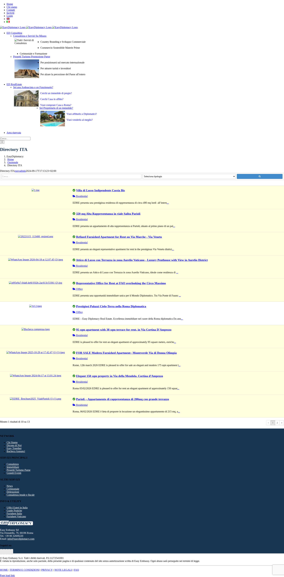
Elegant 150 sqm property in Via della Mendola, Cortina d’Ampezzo (119, 376)
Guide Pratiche (14, 510)
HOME (4, 569)
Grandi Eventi (14, 473)
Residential (81, 196)
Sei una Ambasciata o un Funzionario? (33, 87)
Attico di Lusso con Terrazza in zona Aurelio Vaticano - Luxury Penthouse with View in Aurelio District (142, 260)
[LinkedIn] (6, 551)
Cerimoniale (13, 488)
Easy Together (14, 448)
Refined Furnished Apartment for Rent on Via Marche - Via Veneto (119, 236)
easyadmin (20, 171)
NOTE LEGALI (63, 569)
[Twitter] (1, 551)
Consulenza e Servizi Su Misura (29, 35)
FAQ (76, 569)
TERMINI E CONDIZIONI (24, 569)
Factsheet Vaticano (16, 516)
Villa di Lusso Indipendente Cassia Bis (100, 190)
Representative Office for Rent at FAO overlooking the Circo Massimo (121, 283)
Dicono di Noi (14, 445)
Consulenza (13, 464)
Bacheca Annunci (16, 451)
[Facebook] (9, 551)
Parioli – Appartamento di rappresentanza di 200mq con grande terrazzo (122, 399)
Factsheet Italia (14, 513)
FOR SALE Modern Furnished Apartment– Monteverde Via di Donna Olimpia (126, 352)
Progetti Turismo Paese (18, 470)
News (10, 486)
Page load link (7, 575)
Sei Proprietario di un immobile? (56, 108)
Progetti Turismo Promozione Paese (31, 56)
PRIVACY (47, 569)
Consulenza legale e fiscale (21, 494)
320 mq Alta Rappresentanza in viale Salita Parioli (108, 213)
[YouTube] (4, 551)
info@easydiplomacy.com (20, 538)
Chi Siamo (12, 442)
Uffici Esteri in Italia (17, 507)
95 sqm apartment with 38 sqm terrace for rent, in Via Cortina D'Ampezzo (123, 329)
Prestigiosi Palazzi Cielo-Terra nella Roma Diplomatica (111, 306)
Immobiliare (13, 467)
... (168, 202)
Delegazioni (13, 491)
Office (79, 289)
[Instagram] (12, 551)
